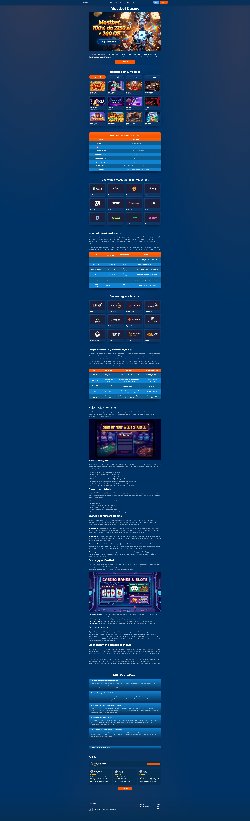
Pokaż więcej (125, 788)
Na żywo (115, 77)
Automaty (151, 77)
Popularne (96, 77)
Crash (133, 77)
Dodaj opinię (153, 764)
